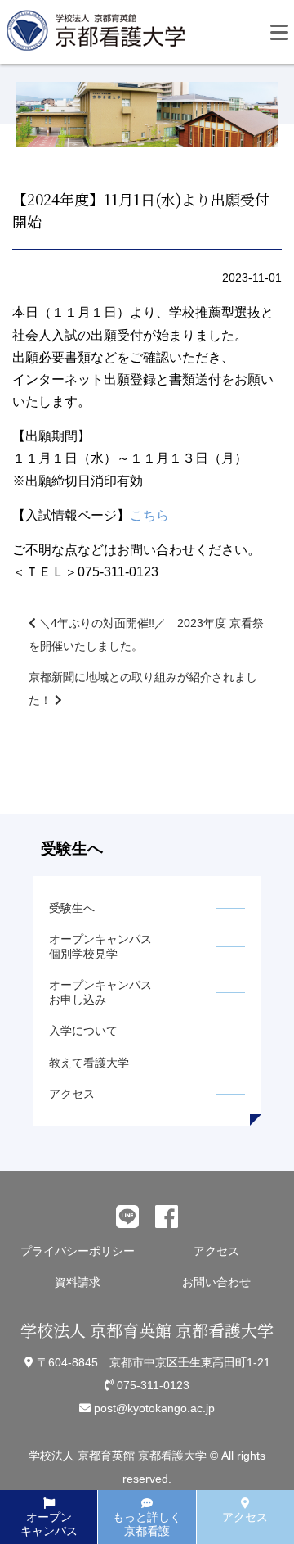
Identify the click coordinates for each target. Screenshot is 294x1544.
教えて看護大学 (89, 1062)
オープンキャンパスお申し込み (100, 992)
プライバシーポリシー (77, 1250)
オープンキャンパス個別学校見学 (100, 946)
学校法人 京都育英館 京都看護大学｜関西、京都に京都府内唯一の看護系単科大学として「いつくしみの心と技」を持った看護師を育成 (100, 35)
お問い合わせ (216, 1282)
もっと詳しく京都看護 (147, 1523)
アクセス (72, 1093)
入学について (83, 1030)
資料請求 (77, 1282)
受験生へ (72, 907)
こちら (149, 515)
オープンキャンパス (49, 1523)
